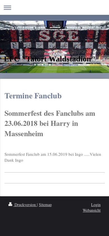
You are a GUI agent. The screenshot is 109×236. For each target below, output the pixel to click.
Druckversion (25, 204)
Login (96, 204)
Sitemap (45, 204)
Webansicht (92, 210)
